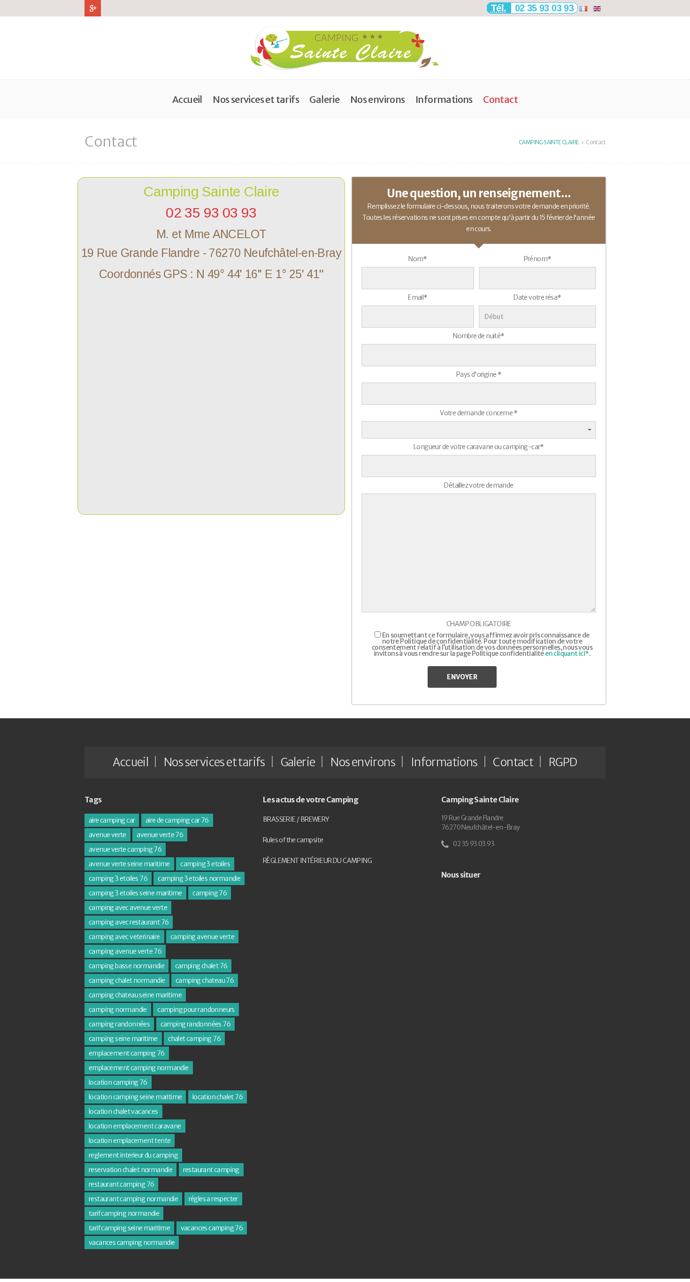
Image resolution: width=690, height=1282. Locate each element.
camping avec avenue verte (128, 907)
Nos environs (377, 99)
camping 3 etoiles (205, 864)
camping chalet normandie (127, 980)
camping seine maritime (123, 1038)
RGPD (563, 762)
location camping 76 (118, 1082)
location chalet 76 (217, 1097)
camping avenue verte (202, 936)
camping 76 (209, 893)
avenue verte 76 (160, 835)
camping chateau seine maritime (135, 995)
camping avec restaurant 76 (129, 922)
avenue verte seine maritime (129, 864)
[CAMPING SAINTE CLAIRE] (344, 48)
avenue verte (107, 835)
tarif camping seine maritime (129, 1228)
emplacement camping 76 (127, 1053)
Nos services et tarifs (256, 99)
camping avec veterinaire (124, 936)
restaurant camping (211, 1169)
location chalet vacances (123, 1111)
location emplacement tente (129, 1140)
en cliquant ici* (567, 653)
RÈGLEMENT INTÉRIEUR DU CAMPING (317, 860)
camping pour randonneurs (196, 1009)
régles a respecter (213, 1199)
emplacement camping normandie (139, 1068)
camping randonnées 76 (195, 1024)
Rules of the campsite (293, 840)
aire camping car (112, 820)
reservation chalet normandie (130, 1169)
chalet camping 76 (194, 1038)
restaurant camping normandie (133, 1199)
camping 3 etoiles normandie (199, 878)
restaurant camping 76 (121, 1184)
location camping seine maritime (135, 1097)
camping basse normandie (126, 966)
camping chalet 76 (201, 966)
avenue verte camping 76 (125, 849)
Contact (500, 99)
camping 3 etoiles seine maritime (135, 893)
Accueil (187, 99)
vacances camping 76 (212, 1228)
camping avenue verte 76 (125, 951)
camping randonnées (119, 1024)
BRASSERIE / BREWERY (296, 819)
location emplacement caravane (135, 1126)
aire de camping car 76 (177, 820)
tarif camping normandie (124, 1213)
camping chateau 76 (205, 980)
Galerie (324, 99)
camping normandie (118, 1009)
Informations (444, 99)
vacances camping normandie (132, 1242)
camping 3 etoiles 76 (118, 878)
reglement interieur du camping (133, 1155)
